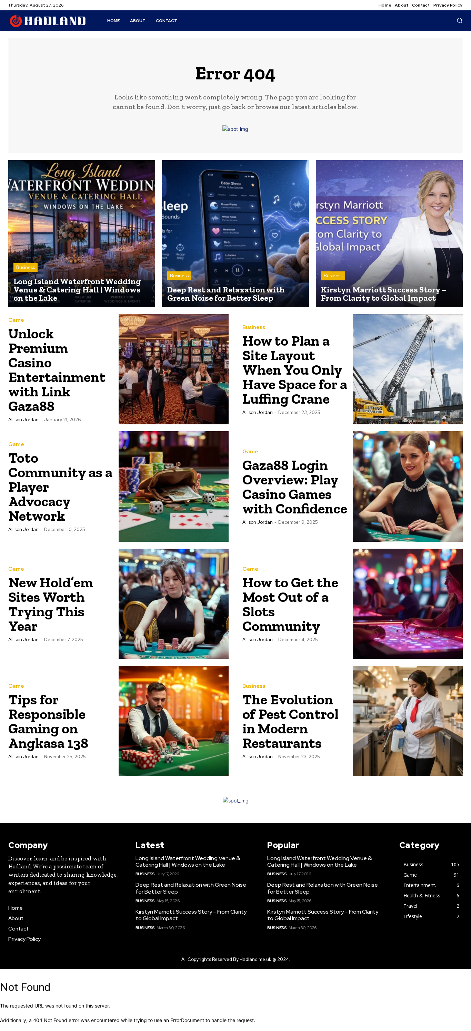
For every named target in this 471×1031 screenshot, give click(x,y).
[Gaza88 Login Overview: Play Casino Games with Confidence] (408, 486)
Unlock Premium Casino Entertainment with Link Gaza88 (57, 370)
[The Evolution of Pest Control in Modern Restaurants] (408, 721)
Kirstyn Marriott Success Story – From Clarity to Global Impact (191, 915)
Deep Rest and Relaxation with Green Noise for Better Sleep (191, 888)
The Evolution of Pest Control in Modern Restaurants (290, 721)
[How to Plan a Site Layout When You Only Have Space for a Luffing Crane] (408, 369)
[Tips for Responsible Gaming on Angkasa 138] (174, 721)
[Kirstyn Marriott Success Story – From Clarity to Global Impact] (389, 233)
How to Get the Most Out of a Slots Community (290, 604)
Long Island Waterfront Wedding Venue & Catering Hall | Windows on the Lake (188, 861)
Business (25, 267)
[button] (460, 20)
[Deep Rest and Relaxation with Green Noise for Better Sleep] (235, 233)
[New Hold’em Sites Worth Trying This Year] (174, 604)
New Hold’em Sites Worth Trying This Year (50, 604)
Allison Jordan (23, 420)
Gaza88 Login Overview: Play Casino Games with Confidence (294, 486)
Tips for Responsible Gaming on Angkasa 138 (48, 721)
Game (16, 320)
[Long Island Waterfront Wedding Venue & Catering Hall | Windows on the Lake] (81, 233)
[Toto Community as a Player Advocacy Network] (174, 486)
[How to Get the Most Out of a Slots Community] (408, 604)
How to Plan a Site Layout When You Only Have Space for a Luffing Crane (294, 369)
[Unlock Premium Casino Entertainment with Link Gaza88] (174, 369)
